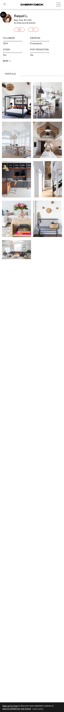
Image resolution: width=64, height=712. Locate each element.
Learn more (37, 708)
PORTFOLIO (10, 74)
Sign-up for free (10, 706)
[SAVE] (33, 30)
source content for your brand (16, 708)
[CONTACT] (19, 30)
